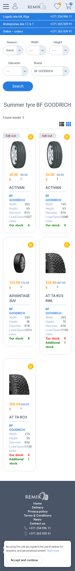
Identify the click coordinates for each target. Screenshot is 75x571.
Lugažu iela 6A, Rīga (16, 16)
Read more (53, 550)
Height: (58, 42)
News (37, 519)
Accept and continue (24, 560)
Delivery (37, 507)
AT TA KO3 (18, 417)
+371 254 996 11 (61, 16)
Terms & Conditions (37, 515)
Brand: (38, 63)
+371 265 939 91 (61, 24)
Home (37, 503)
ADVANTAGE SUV (19, 298)
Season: (12, 42)
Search (18, 86)
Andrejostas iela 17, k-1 (18, 24)
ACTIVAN (16, 187)
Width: (35, 42)
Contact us (37, 523)
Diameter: (14, 63)
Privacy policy (37, 511)
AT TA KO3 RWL (54, 298)
